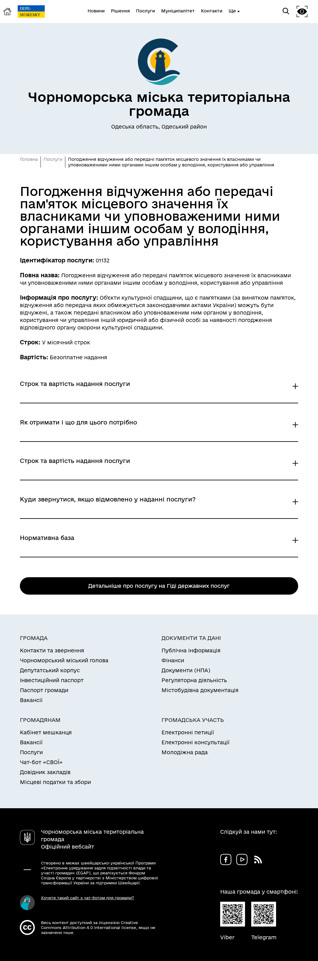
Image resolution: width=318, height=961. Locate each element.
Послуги (52, 159)
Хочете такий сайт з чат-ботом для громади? (87, 897)
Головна (29, 159)
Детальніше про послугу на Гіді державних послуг (159, 586)
